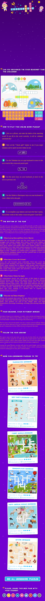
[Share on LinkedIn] (17, 595)
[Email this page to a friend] (39, 595)
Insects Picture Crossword (8, 290)
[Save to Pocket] (22, 595)
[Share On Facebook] (4, 595)
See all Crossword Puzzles (22, 579)
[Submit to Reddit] (26, 595)
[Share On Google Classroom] (9, 595)
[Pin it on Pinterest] (30, 595)
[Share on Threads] (13, 595)
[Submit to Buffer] (35, 595)
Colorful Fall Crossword (10, 254)
